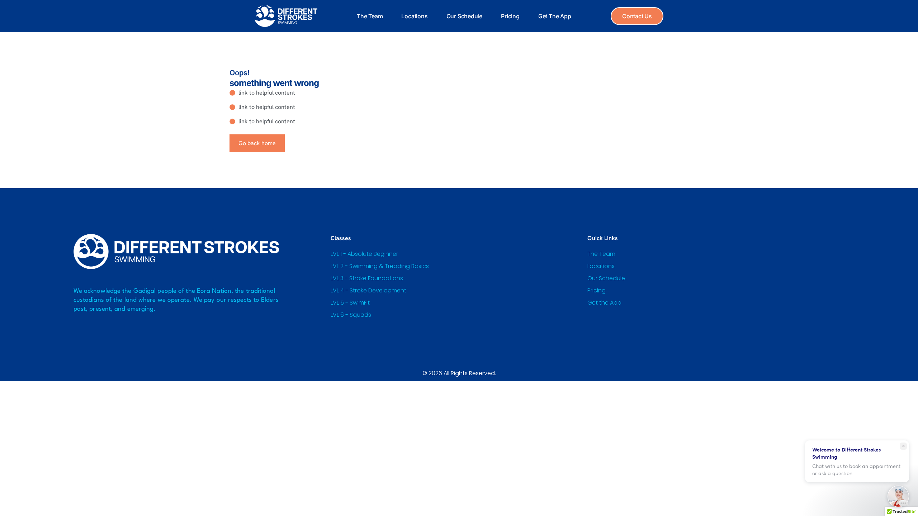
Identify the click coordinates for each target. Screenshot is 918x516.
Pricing (510, 16)
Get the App (554, 16)
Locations (414, 16)
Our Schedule (464, 16)
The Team (370, 16)
